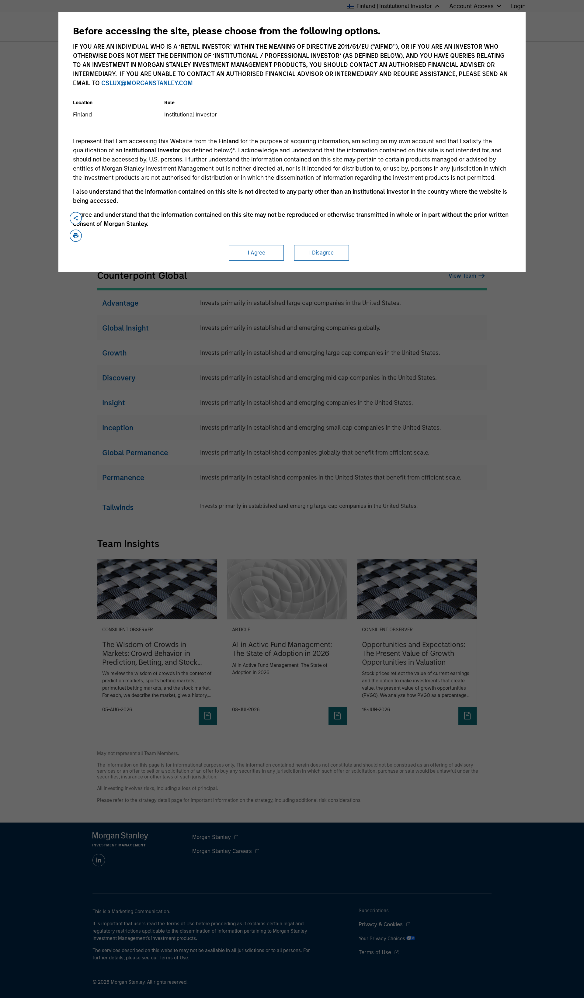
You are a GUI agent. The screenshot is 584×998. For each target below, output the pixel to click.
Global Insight (125, 328)
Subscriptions (374, 910)
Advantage (120, 303)
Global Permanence (135, 452)
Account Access (471, 6)
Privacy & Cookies (381, 924)
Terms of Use (375, 952)
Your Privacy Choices (382, 938)
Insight (113, 402)
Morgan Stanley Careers (222, 851)
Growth (114, 352)
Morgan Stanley (211, 837)
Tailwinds (118, 507)
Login (518, 6)
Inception (118, 427)
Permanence (123, 477)
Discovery (119, 377)
